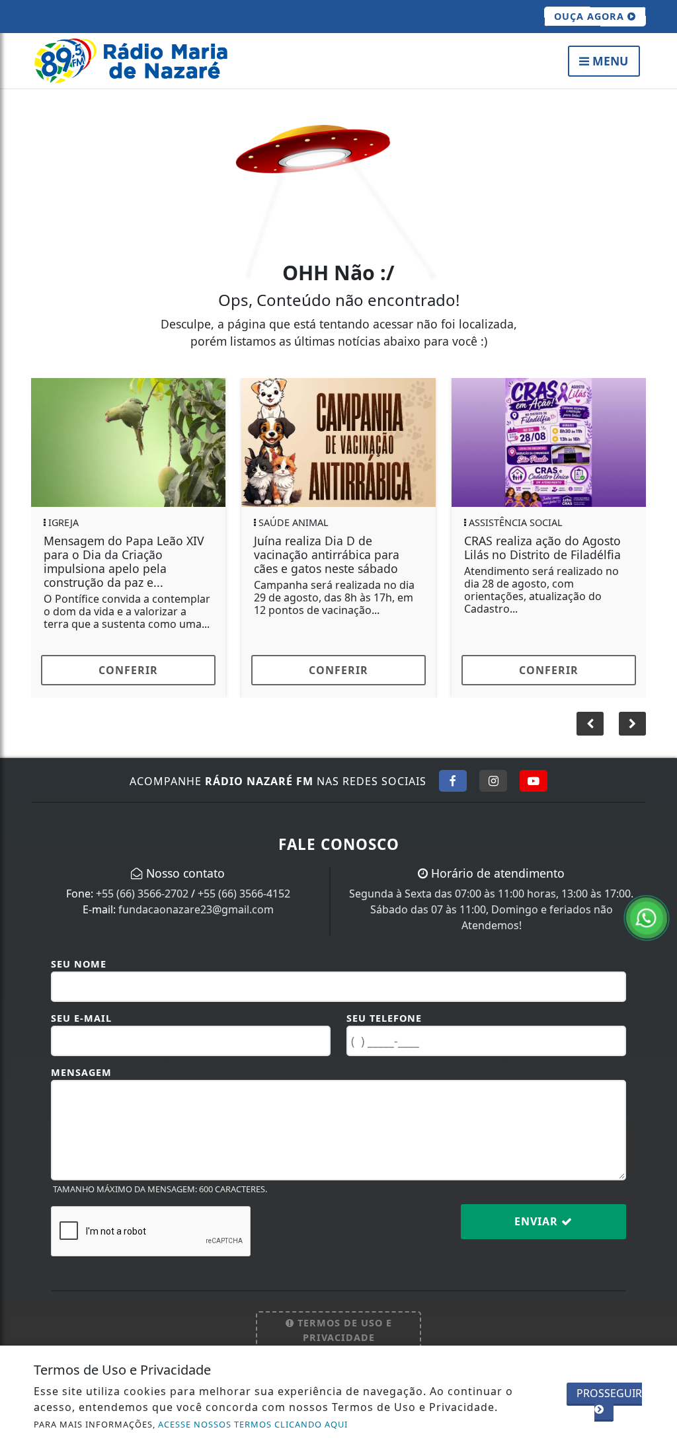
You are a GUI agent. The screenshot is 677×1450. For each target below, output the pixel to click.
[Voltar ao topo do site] (657, 869)
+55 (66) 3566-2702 (142, 893)
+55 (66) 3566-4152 (244, 893)
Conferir (128, 670)
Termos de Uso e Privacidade (343, 1330)
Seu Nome (78, 964)
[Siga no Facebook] (453, 780)
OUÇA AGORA (590, 16)
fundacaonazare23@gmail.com (196, 909)
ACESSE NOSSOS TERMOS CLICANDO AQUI (253, 1424)
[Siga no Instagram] (493, 780)
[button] (632, 724)
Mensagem (81, 1072)
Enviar (537, 1221)
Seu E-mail (81, 1018)
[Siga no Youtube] (533, 780)
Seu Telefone (384, 1018)
